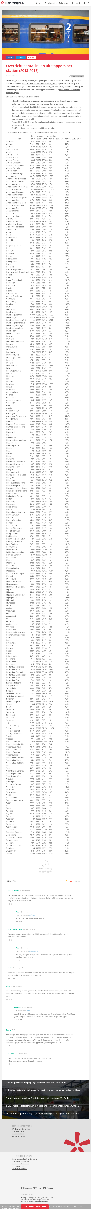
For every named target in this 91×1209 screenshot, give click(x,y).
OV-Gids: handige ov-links (21, 1129)
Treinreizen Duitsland (19, 1169)
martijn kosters (34, 951)
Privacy (81, 1206)
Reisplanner (64, 3)
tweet (21, 57)
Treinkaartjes (50, 3)
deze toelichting (22, 132)
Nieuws (39, 3)
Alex (28, 1011)
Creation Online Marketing (60, 1206)
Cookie (74, 1206)
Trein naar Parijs (18, 1134)
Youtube (50, 1188)
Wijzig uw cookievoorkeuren (11, 1208)
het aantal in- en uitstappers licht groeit (39, 83)
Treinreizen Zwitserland (20, 1164)
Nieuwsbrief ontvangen (34, 1206)
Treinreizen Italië (18, 1166)
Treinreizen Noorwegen (20, 1161)
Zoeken (88, 3)
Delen (10, 57)
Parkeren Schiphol (18, 1136)
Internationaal (78, 3)
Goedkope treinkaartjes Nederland (24, 1159)
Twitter (39, 1188)
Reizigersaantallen (77, 76)
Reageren (31, 57)
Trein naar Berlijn (18, 1131)
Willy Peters (32, 915)
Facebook (28, 1188)
